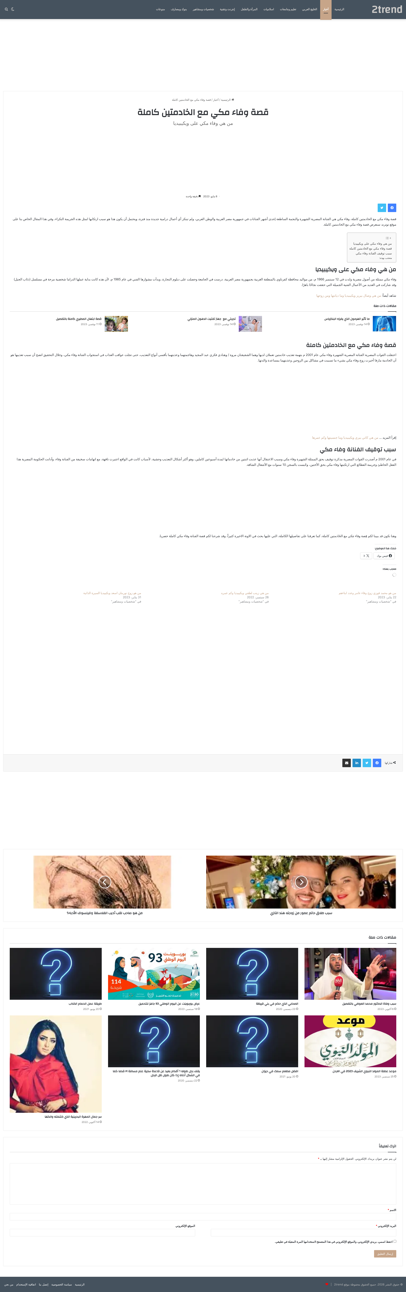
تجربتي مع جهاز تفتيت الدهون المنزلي (212, 319)
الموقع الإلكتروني (185, 1225)
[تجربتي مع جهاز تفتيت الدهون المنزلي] (250, 324)
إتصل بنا (43, 1284)
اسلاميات (268, 9)
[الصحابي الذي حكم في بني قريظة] (252, 974)
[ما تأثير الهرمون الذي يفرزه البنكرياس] (384, 324)
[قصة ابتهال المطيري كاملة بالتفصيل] (116, 324)
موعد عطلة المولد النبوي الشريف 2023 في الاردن (364, 1071)
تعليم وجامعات (288, 9)
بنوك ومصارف (179, 9)
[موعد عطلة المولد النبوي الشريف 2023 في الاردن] (350, 1041)
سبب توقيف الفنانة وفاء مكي (374, 253)
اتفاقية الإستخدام (26, 1284)
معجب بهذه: (385, 257)
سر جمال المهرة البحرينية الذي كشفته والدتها (73, 1117)
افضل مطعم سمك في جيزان (280, 1071)
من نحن (8, 1284)
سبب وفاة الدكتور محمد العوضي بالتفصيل (369, 1004)
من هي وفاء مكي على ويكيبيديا (372, 243)
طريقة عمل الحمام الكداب (85, 1004)
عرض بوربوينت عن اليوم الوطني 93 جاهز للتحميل (169, 1004)
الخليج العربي (309, 9)
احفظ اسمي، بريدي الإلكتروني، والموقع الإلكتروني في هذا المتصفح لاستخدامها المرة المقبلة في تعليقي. (334, 1241)
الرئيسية (339, 9)
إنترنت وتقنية (227, 9)
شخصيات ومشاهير (203, 9)
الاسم (392, 1210)
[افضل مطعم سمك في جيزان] (252, 1041)
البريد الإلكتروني (386, 1225)
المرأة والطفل (249, 9)
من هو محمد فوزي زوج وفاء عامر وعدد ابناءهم (367, 593)
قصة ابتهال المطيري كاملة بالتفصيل (79, 319)
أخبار (326, 9)
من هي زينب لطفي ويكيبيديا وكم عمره (245, 593)
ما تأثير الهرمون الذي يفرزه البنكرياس (347, 319)
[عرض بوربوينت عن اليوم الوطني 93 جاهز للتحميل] (154, 974)
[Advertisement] (203, 55)
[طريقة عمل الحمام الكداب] (56, 974)
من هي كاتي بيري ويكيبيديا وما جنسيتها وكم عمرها (345, 438)
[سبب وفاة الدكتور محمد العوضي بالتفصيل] (350, 974)
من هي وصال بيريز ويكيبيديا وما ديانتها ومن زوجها (348, 296)
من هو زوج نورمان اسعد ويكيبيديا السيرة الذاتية (112, 593)
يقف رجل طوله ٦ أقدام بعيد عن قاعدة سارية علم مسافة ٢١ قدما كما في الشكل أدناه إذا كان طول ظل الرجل (156, 1073)
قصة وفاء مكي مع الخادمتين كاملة (370, 248)
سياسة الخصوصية (61, 1284)
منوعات (160, 9)
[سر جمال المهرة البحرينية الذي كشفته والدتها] (56, 1064)
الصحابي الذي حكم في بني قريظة (277, 1004)
